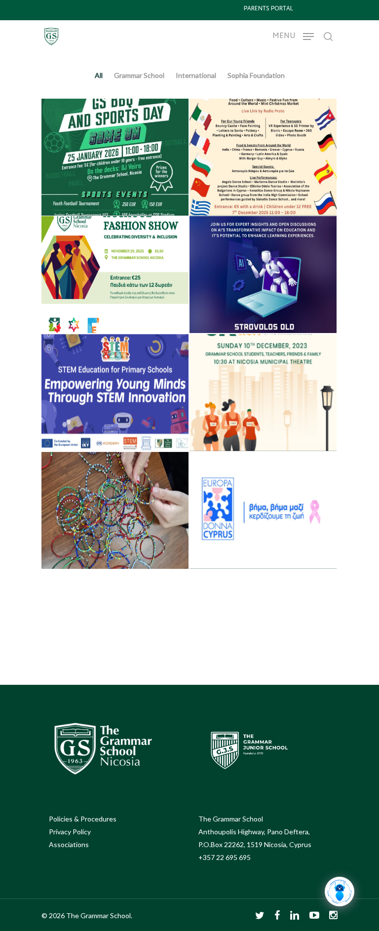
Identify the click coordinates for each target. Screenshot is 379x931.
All (99, 75)
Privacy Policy (70, 831)
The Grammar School (230, 819)
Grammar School (139, 75)
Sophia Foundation (256, 75)
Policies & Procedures (82, 819)
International (193, 75)
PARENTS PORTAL (268, 8)
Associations (69, 844)
